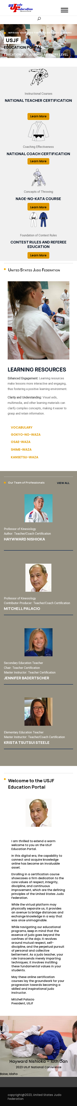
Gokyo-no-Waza (26, 434)
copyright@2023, (20, 1095)
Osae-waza (20, 442)
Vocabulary (22, 427)
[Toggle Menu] (64, 10)
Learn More (38, 116)
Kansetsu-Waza (24, 457)
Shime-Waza (21, 449)
